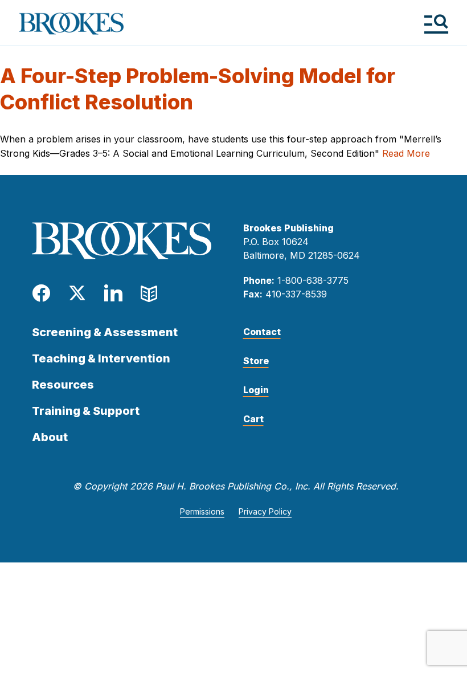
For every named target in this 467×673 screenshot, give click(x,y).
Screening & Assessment (105, 332)
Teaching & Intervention (101, 358)
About (50, 437)
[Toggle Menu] (436, 23)
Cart (253, 419)
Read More (406, 153)
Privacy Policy (265, 511)
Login (256, 389)
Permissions (202, 511)
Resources (63, 384)
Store (256, 360)
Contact (262, 331)
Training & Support (86, 411)
